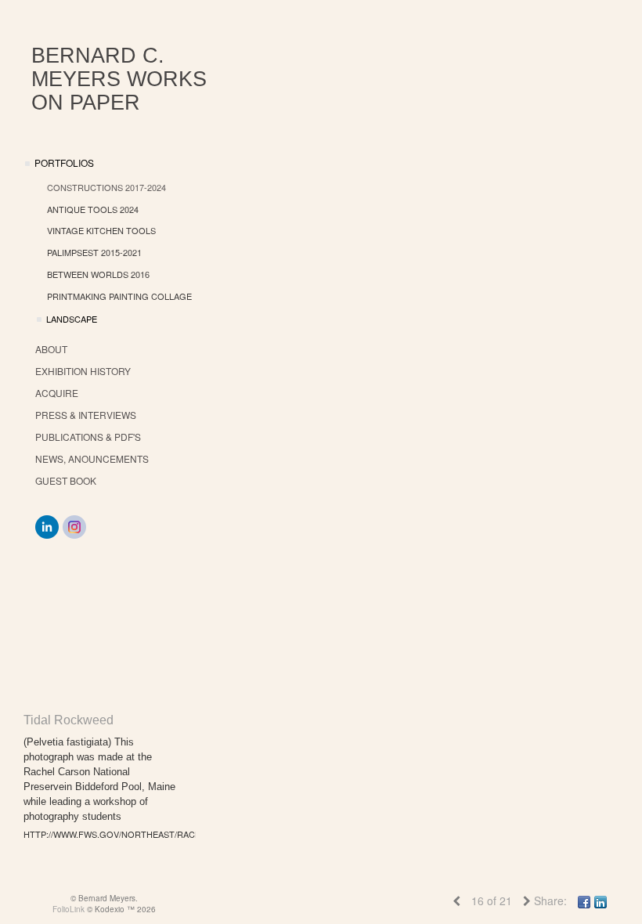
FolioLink (68, 909)
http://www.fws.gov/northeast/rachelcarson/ (101, 834)
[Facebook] (584, 900)
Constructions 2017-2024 (106, 187)
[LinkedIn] (47, 527)
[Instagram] (74, 527)
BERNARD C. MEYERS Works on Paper (119, 79)
